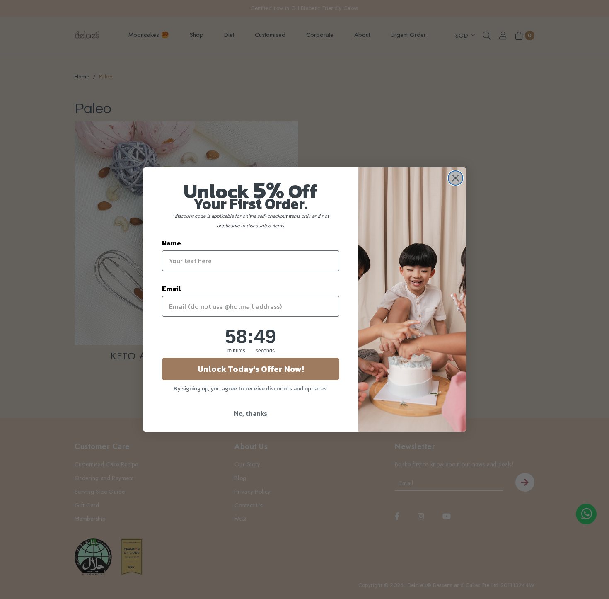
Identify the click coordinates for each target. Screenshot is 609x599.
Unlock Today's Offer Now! (251, 369)
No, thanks (250, 413)
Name (171, 243)
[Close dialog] (455, 178)
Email (171, 288)
